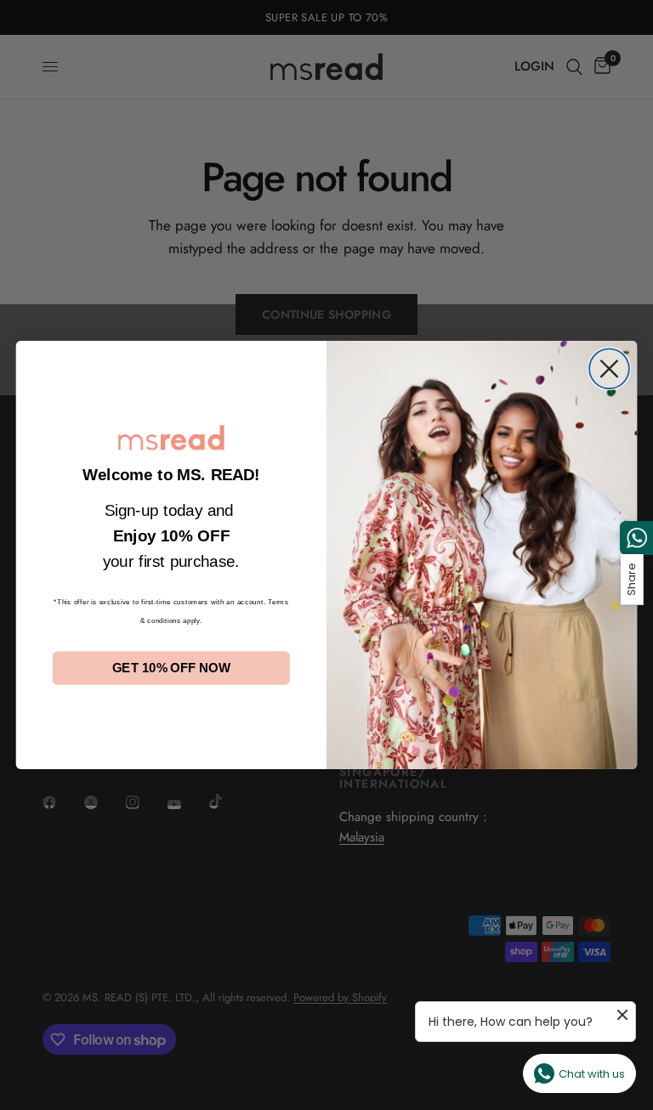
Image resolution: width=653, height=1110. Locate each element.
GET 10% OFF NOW (171, 668)
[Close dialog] (609, 369)
